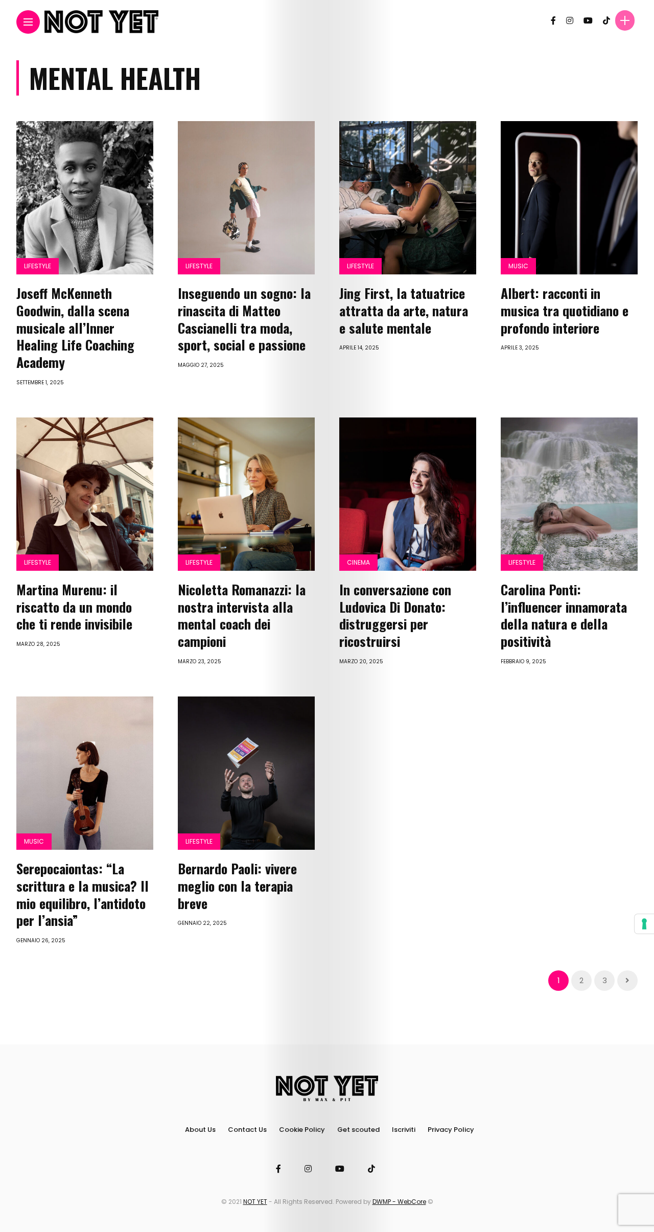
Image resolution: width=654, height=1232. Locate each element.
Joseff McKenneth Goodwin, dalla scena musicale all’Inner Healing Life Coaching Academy (75, 327)
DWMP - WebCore (399, 1201)
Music (518, 266)
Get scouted (358, 1129)
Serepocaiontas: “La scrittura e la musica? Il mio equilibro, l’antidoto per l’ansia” (82, 894)
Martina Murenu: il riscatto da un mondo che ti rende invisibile (74, 606)
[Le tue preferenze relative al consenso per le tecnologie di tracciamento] (644, 924)
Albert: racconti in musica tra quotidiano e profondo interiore (564, 310)
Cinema (358, 562)
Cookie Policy (302, 1129)
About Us (200, 1129)
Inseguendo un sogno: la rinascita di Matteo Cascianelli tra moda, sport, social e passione (244, 319)
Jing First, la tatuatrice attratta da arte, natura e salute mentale (403, 310)
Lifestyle (37, 266)
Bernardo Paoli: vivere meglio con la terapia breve (237, 885)
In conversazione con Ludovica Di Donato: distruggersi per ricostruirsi (395, 615)
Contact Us (247, 1129)
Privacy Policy (451, 1129)
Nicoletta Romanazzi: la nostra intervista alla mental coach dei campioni (242, 615)
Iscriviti (403, 1129)
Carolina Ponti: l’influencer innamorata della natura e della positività (564, 615)
